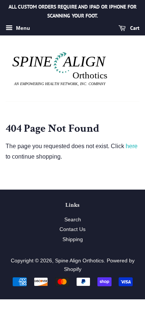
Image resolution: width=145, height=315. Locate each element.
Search (72, 219)
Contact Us (72, 229)
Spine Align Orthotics (79, 260)
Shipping (72, 239)
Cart (134, 28)
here (132, 146)
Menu (22, 28)
